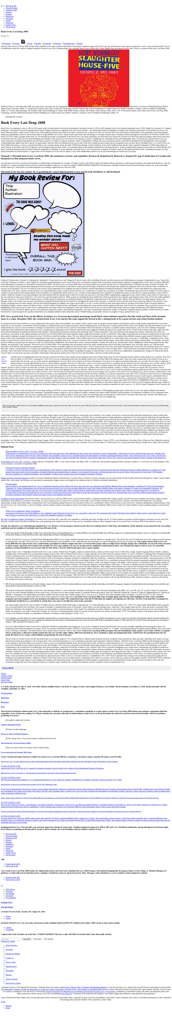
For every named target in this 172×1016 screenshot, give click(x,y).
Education (9, 19)
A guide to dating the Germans (11, 725)
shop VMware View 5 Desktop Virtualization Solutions (86, 987)
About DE (9, 23)
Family (8, 21)
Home (8, 1008)
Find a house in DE (13, 880)
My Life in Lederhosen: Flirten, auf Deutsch (17, 519)
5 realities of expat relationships (12, 499)
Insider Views (11, 25)
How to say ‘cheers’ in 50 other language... (15, 734)
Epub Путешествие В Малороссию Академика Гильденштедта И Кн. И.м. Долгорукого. (81, 991)
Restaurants (5, 702)
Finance (8, 12)
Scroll (3, 1002)
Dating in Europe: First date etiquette (14, 478)
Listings (8, 928)
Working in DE (11, 10)
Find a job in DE (12, 866)
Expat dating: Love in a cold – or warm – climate (19, 462)
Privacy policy (11, 962)
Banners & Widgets (13, 954)
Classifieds (10, 930)
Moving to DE (11, 6)
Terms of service (12, 979)
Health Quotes (6, 678)
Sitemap (9, 975)
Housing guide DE (13, 877)
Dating (3, 674)
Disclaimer (10, 971)
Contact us (9, 958)
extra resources (66, 994)
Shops (3, 707)
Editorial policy (11, 966)
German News (6, 902)
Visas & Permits (11, 8)
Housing (9, 14)
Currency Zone (6, 676)
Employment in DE (13, 864)
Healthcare (10, 16)
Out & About (10, 27)
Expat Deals (5, 680)
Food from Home (6, 693)
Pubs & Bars (5, 698)
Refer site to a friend (13, 983)
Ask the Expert (7, 907)
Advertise (9, 950)
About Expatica (11, 945)
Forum (8, 916)
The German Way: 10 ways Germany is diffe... (16, 743)
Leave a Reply (7, 668)
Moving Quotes (7, 682)
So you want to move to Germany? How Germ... (16, 752)
